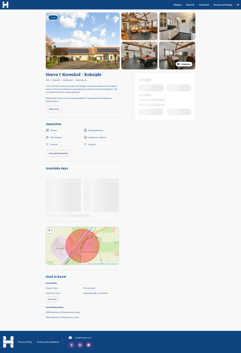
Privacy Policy (25, 342)
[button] (49, 230)
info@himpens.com (83, 337)
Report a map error (111, 264)
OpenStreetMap (99, 264)
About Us (190, 5)
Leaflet (89, 264)
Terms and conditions (48, 342)
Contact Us (204, 5)
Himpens (178, 5)
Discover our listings (223, 5)
